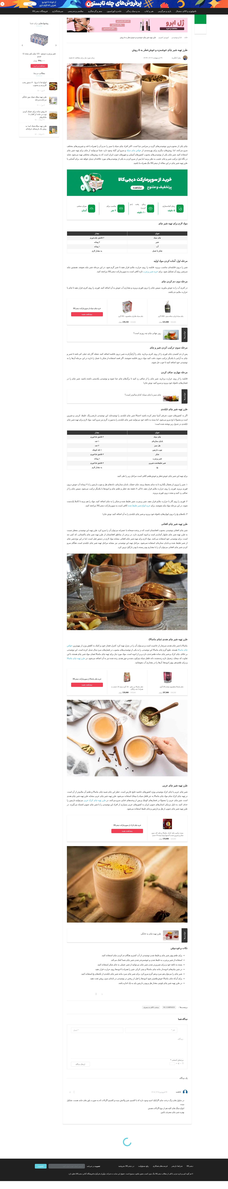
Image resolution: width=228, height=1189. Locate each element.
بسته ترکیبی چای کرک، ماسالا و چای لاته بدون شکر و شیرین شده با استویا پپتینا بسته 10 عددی (167, 834)
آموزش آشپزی (163, 37)
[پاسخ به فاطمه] (78, 1092)
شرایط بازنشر (177, 1166)
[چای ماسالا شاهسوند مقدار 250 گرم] (167, 683)
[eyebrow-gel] (127, 25)
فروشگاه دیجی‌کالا (40, 11)
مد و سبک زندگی (133, 11)
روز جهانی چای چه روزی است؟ (147, 333)
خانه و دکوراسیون (114, 11)
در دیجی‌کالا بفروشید (126, 1166)
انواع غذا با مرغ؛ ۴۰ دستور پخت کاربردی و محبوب (34, 84)
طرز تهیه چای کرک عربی (95, 800)
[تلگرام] (36, 1173)
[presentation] (56, 45)
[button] (100, 994)
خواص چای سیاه (134, 150)
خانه (185, 37)
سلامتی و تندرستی (75, 11)
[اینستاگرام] (41, 1173)
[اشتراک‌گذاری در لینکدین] (87, 994)
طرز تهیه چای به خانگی (151, 934)
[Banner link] (114, 4)
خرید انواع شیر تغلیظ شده (139, 505)
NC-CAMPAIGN (169, 1007)
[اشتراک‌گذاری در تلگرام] (68, 994)
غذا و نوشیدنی (177, 37)
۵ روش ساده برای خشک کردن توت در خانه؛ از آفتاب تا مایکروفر (35, 114)
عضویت (41, 1166)
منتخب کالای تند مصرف (151, 1007)
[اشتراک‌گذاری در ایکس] (77, 994)
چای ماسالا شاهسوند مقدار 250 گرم (171, 687)
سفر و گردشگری (95, 11)
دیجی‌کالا (190, 1166)
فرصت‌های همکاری (160, 1166)
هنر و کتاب (148, 11)
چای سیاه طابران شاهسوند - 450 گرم (130, 316)
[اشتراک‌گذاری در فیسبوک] (82, 994)
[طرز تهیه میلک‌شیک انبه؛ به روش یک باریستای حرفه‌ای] (53, 130)
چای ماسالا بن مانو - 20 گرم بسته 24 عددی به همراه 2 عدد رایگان (127, 688)
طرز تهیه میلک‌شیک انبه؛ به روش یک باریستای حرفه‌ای (36, 127)
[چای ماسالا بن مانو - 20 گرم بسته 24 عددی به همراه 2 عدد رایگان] (127, 683)
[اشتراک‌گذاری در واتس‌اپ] (73, 994)
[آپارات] (50, 1173)
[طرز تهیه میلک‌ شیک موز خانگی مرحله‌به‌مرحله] (53, 101)
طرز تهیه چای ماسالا (76, 658)
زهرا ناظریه (176, 58)
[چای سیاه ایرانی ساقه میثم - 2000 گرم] (167, 313)
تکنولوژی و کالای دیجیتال (186, 11)
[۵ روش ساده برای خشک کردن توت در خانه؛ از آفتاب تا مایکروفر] (53, 115)
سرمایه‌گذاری (57, 11)
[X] (45, 1173)
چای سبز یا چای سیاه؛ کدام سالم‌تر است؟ (143, 395)
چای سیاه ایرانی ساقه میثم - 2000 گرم (170, 316)
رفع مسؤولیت (143, 1166)
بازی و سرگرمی (164, 11)
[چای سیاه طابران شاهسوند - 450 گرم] (127, 313)
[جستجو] (200, 29)
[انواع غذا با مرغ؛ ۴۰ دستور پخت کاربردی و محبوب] (53, 86)
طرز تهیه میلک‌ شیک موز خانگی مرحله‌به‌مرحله (34, 98)
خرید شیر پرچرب (150, 271)
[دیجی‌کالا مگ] (200, 19)
